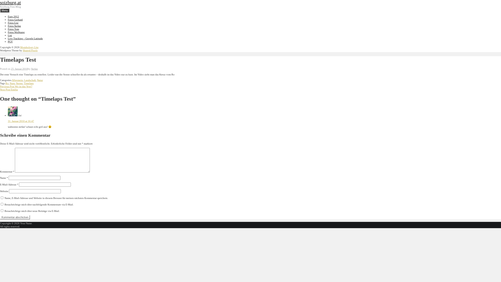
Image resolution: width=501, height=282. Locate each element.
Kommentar (7, 171)
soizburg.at (10, 2)
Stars (12, 83)
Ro (7, 83)
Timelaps (29, 83)
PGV (10, 41)
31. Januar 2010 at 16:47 (21, 121)
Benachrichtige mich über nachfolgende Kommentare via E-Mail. (39, 204)
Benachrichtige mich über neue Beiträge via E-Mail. (32, 211)
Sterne (19, 83)
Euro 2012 (13, 16)
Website (4, 191)
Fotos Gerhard (15, 19)
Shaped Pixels (30, 50)
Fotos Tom (13, 29)
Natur (40, 80)
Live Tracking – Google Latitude (25, 38)
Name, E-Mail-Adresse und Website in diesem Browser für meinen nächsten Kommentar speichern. (56, 198)
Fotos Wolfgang (16, 32)
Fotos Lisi (13, 22)
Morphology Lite (29, 47)
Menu (5, 10)
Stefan (34, 68)
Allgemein (17, 80)
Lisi (10, 35)
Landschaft (30, 80)
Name (4, 177)
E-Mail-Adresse (9, 184)
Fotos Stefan (14, 25)
